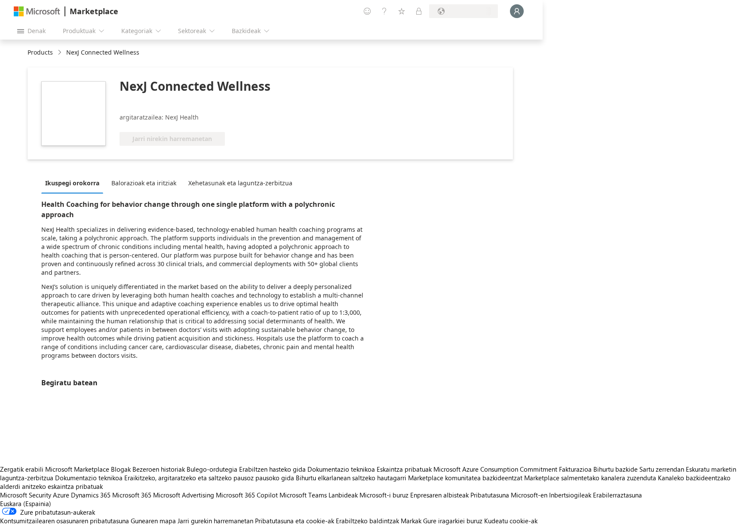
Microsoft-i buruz (383, 495)
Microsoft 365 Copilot (247, 495)
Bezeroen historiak (158, 469)
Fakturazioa (575, 469)
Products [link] (40, 52)
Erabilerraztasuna (617, 495)
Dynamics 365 (91, 495)
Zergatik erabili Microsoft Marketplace (54, 469)
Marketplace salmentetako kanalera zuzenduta (590, 477)
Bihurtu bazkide (615, 469)
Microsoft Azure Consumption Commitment (496, 469)
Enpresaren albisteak (439, 495)
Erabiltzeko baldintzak (367, 520)
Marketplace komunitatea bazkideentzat (465, 477)
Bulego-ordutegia (212, 469)
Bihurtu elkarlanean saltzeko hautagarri (351, 477)
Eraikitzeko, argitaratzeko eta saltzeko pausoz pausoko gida (209, 477)
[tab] (74, 182)
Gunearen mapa (153, 520)
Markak (411, 520)
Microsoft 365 (131, 495)
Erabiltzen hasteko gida (272, 469)
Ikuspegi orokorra (72, 183)
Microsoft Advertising (183, 495)
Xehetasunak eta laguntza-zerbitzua (240, 183)
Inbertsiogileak (570, 495)
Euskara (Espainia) (25, 503)
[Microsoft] (37, 11)
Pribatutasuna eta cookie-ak (294, 520)
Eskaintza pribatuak (404, 469)
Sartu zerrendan (661, 469)
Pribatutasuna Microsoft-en (508, 495)
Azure (61, 495)
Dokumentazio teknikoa (341, 469)
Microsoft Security (25, 495)
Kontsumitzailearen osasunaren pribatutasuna (64, 520)
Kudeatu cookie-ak (510, 520)
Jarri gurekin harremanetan (215, 520)
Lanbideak (343, 495)
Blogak (121, 469)
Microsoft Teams (303, 495)
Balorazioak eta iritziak (143, 183)
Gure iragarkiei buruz (452, 520)
